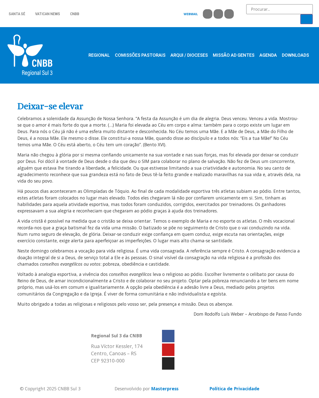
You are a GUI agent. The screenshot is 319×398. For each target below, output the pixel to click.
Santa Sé (17, 14)
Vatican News (47, 14)
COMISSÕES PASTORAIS (140, 55)
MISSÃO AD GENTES (233, 55)
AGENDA (268, 55)
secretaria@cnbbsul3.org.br (121, 371)
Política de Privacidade (234, 389)
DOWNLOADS (295, 55)
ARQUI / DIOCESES (189, 55)
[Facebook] (207, 14)
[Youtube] (218, 14)
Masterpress (164, 389)
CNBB (74, 14)
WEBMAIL (191, 14)
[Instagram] (229, 14)
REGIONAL (99, 55)
